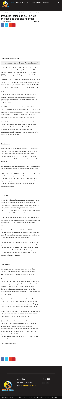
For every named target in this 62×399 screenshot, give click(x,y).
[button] (59, 2)
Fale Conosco (6, 8)
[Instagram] (47, 383)
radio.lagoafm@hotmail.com (28, 385)
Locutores (45, 2)
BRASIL (6, 12)
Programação (36, 2)
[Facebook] (43, 383)
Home (12, 2)
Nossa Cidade (26, 2)
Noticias (18, 2)
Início (2, 12)
